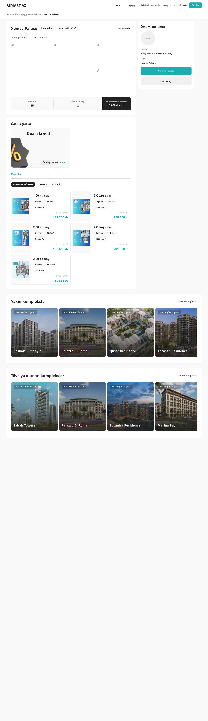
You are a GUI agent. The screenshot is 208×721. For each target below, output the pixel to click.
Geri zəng (166, 81)
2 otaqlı (56, 184)
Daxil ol (195, 5)
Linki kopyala (123, 28)
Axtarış (119, 5)
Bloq (165, 5)
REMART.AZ (16, 5)
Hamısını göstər (187, 301)
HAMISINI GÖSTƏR (23, 184)
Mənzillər (156, 5)
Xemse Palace (148, 62)
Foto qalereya (19, 37)
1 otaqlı (42, 184)
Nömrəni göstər (166, 70)
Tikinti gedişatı (39, 37)
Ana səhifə (12, 14)
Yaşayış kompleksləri (138, 5)
